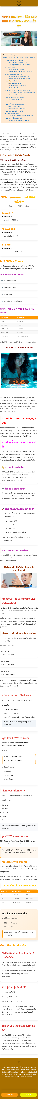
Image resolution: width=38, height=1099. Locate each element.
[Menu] (2, 3)
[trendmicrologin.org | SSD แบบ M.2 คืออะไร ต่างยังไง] (19, 3)
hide (12, 55)
